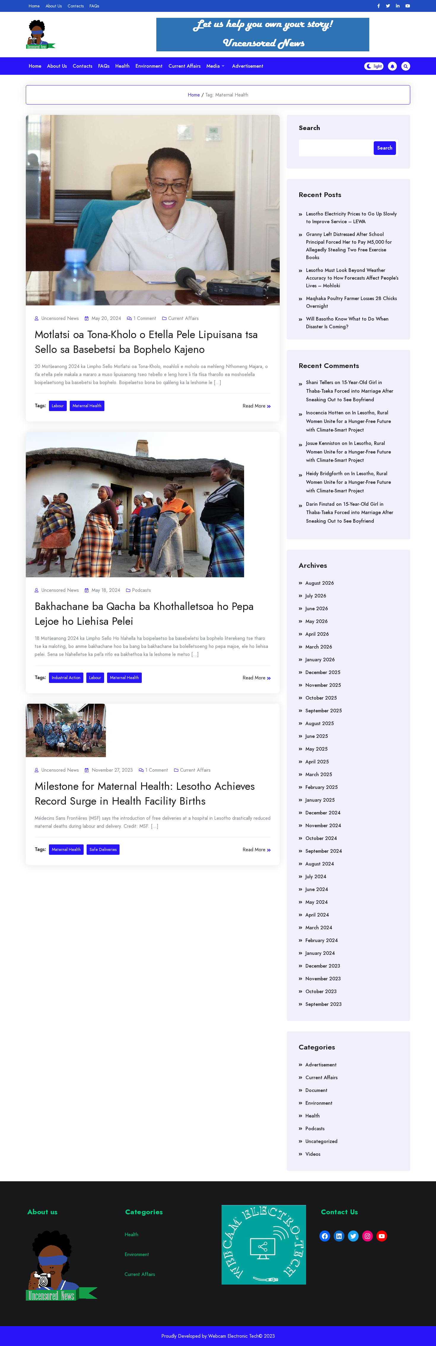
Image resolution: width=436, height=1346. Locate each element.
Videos (312, 1154)
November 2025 (323, 685)
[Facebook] (378, 6)
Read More (254, 405)
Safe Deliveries (103, 849)
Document (316, 1090)
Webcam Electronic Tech (233, 1336)
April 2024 (317, 914)
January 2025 (320, 800)
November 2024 (323, 825)
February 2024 (321, 940)
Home (34, 6)
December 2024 (322, 812)
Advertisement (247, 66)
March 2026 (318, 646)
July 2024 (315, 876)
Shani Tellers (319, 382)
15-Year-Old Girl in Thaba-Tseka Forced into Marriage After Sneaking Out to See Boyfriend (349, 391)
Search (309, 127)
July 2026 (315, 595)
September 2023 (323, 1004)
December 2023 (322, 966)
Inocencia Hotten (324, 412)
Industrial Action (66, 678)
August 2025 (319, 723)
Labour (58, 406)
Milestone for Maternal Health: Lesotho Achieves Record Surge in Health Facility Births (145, 793)
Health (122, 66)
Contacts (76, 6)
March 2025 (318, 774)
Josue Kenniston (323, 443)
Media (213, 66)
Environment (149, 66)
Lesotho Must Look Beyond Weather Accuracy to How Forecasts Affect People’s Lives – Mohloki (352, 278)
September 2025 (323, 710)
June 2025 (316, 736)
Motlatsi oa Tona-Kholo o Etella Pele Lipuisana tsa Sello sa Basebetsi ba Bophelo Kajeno (146, 341)
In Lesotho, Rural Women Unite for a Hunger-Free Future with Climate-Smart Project (348, 421)
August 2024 (319, 863)
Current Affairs (184, 66)
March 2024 (318, 927)
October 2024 (321, 838)
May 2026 (316, 621)
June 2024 (316, 889)
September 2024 (323, 851)
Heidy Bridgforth (324, 473)
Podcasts (141, 590)
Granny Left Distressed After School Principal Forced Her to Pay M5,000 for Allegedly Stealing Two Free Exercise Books (349, 246)
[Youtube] (407, 6)
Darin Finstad (320, 504)
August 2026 (319, 583)
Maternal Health (87, 406)
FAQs (94, 6)
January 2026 (320, 659)
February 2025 (321, 787)
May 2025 (316, 749)
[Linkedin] (398, 6)
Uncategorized (321, 1141)
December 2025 (322, 672)
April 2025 (317, 761)
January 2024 (320, 953)
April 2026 (317, 634)
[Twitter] (388, 6)
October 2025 (321, 698)
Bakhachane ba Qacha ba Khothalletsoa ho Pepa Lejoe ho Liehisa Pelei (144, 613)
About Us (54, 6)
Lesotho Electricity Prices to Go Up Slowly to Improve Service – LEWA (351, 217)
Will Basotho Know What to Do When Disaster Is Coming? (347, 323)
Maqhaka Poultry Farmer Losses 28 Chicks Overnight (351, 302)
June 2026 (316, 608)
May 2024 (316, 902)
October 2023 (321, 991)
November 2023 (323, 978)
